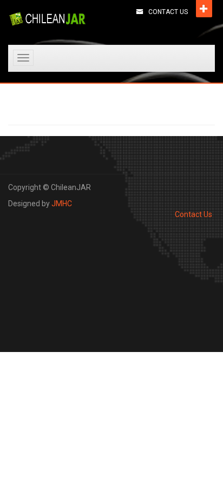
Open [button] (204, 8)
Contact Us (168, 12)
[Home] (47, 19)
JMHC (61, 203)
